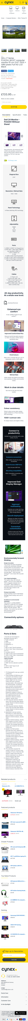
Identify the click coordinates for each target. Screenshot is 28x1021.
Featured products (8, 807)
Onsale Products (7, 842)
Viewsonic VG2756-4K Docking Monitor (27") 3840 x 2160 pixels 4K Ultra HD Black (18, 831)
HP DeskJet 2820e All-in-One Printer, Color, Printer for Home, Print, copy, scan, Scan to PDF (18, 881)
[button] (22, 136)
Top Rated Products (8, 876)
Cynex (8, 1011)
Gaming (4, 910)
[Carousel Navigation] (25, 779)
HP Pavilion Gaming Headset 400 (18, 890)
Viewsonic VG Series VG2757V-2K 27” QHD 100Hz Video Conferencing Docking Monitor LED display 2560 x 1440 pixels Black (7, 786)
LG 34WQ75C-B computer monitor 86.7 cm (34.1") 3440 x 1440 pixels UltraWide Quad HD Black (20, 786)
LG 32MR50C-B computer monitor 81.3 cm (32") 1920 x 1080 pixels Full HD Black (18, 900)
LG (15, 784)
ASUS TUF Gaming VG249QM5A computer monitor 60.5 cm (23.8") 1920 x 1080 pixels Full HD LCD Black (18, 925)
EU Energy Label (12, 160)
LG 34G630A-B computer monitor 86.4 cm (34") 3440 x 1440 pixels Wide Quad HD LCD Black (18, 934)
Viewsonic (4, 784)
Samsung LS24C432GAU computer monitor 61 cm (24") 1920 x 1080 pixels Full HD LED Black (18, 915)
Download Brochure (13, 303)
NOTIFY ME (14, 107)
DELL (2, 56)
